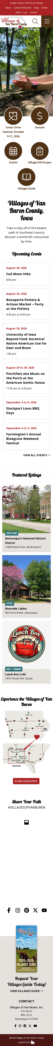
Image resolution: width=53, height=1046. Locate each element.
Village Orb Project (40, 162)
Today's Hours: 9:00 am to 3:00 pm (26, 2)
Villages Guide (26, 188)
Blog (36, 7)
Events (44, 7)
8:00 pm (18, 273)
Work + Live (21, 12)
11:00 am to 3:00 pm (25, 378)
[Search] (35, 21)
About (8, 7)
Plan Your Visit (26, 781)
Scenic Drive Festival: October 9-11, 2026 (13, 132)
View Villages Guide (26, 984)
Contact (33, 12)
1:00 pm (26, 341)
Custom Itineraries (22, 7)
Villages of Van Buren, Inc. (26, 1007)
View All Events (35, 455)
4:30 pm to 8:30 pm (25, 304)
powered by (24, 1042)
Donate (39, 127)
